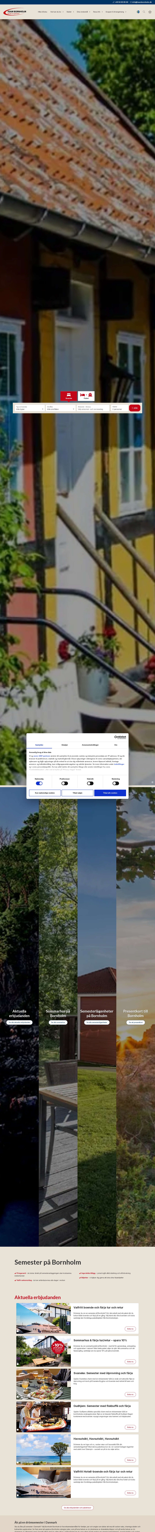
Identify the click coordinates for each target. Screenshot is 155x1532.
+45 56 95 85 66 (121, 2)
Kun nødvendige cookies (45, 793)
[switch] (65, 783)
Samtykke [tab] (39, 745)
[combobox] (30, 408)
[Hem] (15, 12)
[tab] (68, 396)
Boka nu (130, 1329)
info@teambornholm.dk (142, 2)
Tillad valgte (77, 793)
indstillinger (119, 764)
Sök (136, 408)
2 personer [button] (117, 409)
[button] (69, 1318)
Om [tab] (115, 745)
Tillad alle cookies (110, 793)
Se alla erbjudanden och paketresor (77, 1508)
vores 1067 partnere (42, 756)
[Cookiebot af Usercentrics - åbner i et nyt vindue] (116, 737)
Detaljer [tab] (65, 745)
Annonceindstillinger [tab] (90, 745)
